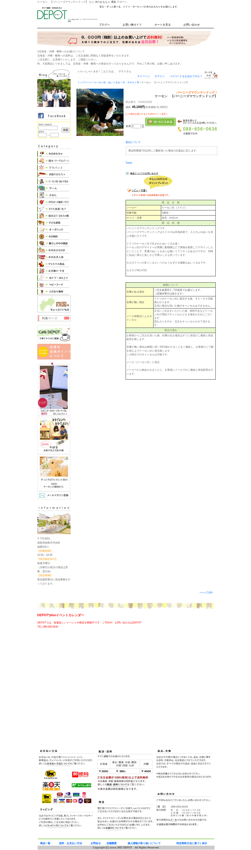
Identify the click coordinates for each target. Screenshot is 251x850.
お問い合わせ (191, 24)
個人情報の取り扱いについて (144, 843)
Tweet (129, 162)
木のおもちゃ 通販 (105, 1)
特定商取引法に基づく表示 (191, 843)
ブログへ (104, 24)
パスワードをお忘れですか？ (186, 76)
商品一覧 (45, 843)
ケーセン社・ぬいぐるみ (107, 82)
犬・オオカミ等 (131, 82)
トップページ (84, 82)
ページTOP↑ (206, 592)
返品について (133, 142)
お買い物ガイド (132, 24)
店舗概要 (111, 843)
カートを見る (162, 24)
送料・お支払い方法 (70, 843)
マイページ (143, 76)
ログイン (160, 76)
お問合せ (96, 843)
